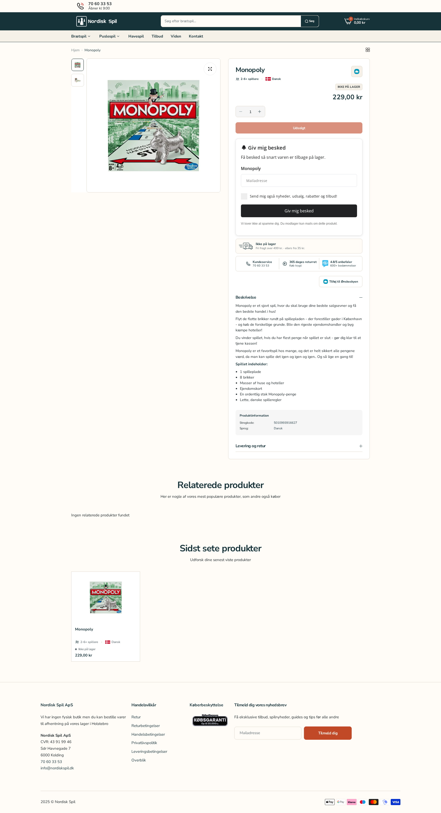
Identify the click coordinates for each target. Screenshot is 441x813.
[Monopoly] (105, 597)
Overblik (138, 760)
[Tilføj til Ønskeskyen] (356, 71)
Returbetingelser (145, 725)
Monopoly (84, 629)
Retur (136, 717)
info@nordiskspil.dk (57, 768)
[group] (153, 125)
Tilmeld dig (327, 733)
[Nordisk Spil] (96, 21)
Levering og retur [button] (251, 446)
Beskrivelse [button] (246, 297)
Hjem (75, 50)
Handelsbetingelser (148, 734)
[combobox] (231, 21)
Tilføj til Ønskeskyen (343, 282)
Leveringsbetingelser (149, 751)
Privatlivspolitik (144, 743)
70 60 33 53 (51, 761)
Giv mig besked (299, 211)
